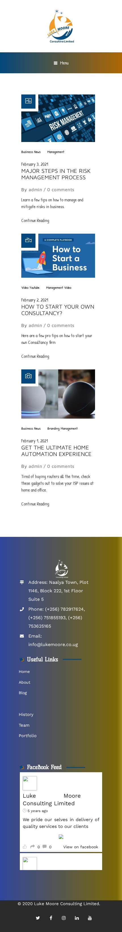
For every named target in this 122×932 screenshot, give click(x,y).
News (37, 151)
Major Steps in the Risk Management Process (56, 173)
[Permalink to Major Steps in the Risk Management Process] (58, 140)
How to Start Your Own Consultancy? (57, 309)
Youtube (34, 287)
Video (24, 287)
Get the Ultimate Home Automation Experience (56, 450)
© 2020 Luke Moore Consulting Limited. (59, 903)
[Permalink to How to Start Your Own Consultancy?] (58, 276)
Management (55, 151)
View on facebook (80, 847)
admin (35, 189)
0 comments (60, 189)
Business (27, 151)
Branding (53, 428)
